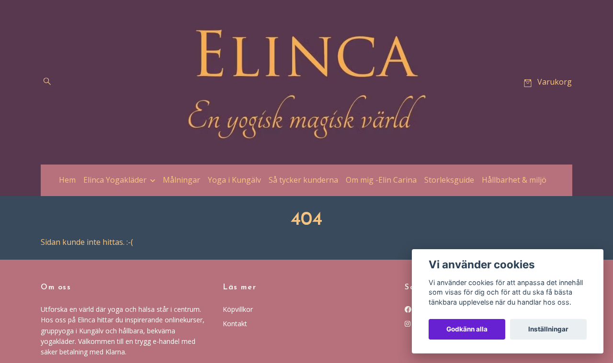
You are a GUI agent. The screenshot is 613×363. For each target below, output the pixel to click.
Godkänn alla (467, 329)
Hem (67, 180)
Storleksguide (449, 180)
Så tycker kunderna (303, 180)
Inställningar (548, 329)
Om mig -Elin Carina (381, 180)
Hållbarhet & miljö (514, 180)
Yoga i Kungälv (234, 180)
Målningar (181, 180)
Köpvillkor (238, 309)
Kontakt (235, 323)
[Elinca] (306, 82)
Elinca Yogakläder (115, 180)
